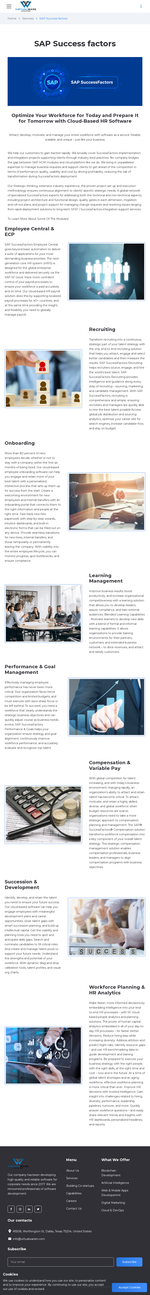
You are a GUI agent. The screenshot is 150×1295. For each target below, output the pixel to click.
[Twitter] (38, 1209)
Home (12, 18)
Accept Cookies (130, 1287)
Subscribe (129, 1262)
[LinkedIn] (29, 1209)
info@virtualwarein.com (29, 1239)
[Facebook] (11, 1209)
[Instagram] (20, 1209)
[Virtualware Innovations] (26, 6)
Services (28, 18)
